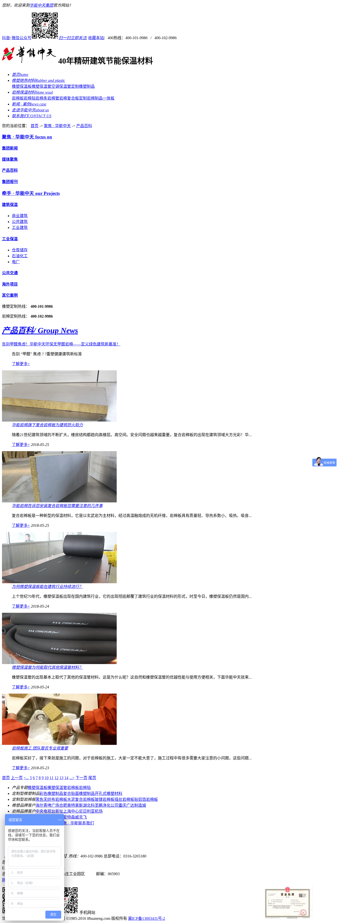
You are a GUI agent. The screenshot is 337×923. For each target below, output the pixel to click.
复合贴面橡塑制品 (79, 793)
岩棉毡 (30, 98)
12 (56, 778)
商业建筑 (20, 216)
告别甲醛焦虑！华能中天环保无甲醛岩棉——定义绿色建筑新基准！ (61, 344)
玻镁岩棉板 (104, 799)
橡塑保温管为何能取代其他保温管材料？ (47, 667)
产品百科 (84, 126)
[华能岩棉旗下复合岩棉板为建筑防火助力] (59, 420)
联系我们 (86, 823)
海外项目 (10, 284)
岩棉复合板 (69, 98)
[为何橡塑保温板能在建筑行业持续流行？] (59, 582)
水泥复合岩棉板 (81, 799)
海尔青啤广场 (47, 805)
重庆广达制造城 (132, 805)
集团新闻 (10, 148)
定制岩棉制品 (91, 98)
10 (47, 778)
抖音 (6, 38)
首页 (34, 126)
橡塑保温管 (41, 86)
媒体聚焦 (10, 159)
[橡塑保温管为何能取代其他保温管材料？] (59, 663)
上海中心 (71, 811)
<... (26, 778)
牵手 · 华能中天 (31, 193)
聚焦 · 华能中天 (57, 126)
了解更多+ (21, 364)
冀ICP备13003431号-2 (146, 918)
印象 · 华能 (68, 823)
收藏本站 (96, 38)
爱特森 (69, 817)
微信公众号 (49, 38)
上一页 (17, 778)
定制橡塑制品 (83, 86)
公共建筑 (20, 222)
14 (66, 778)
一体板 (108, 98)
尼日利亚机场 (91, 811)
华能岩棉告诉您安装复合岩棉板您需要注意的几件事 (57, 506)
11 (52, 778)
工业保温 (10, 239)
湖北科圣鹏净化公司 (100, 805)
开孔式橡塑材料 (108, 793)
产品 (40, 330)
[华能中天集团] (29, 60)
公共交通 (10, 273)
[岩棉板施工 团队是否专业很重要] (59, 743)
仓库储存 (20, 250)
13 (61, 778)
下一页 (81, 778)
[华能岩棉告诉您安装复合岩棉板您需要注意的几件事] (59, 501)
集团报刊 (10, 182)
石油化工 (20, 256)
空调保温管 (61, 86)
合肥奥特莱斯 (71, 805)
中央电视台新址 (49, 811)
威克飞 (81, 817)
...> (72, 778)
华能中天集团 (41, 5)
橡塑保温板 (22, 86)
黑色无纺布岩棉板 (51, 799)
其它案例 (10, 295)
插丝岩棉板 (124, 799)
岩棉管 (53, 98)
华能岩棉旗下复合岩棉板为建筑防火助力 (47, 425)
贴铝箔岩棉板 (146, 799)
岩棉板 (18, 98)
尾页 (92, 778)
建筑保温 (10, 205)
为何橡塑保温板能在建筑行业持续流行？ (47, 586)
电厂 (16, 262)
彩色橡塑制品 (51, 793)
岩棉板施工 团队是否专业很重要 (40, 748)
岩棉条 (41, 98)
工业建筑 (20, 227)
